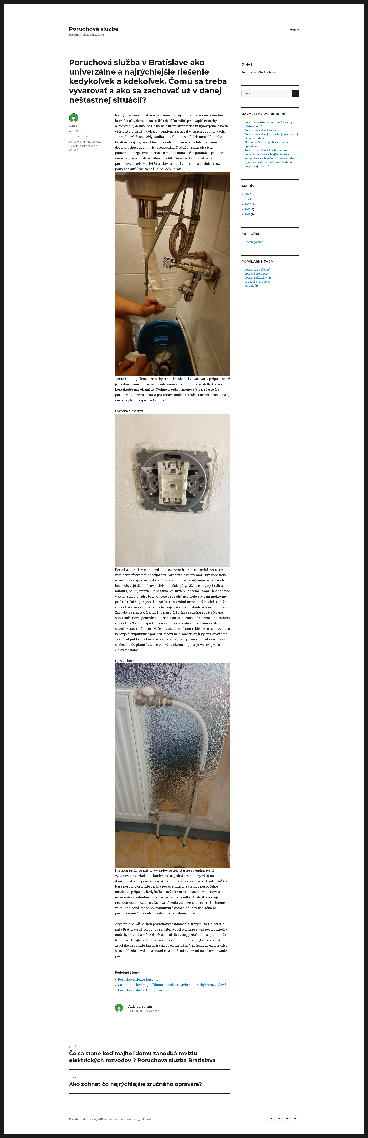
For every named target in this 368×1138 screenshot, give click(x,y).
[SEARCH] (295, 93)
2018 (247, 214)
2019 (247, 209)
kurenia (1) (251, 285)
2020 (248, 204)
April (248, 199)
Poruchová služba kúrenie (138, 979)
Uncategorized (78, 136)
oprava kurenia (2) (256, 273)
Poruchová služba (93, 28)
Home (294, 29)
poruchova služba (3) (257, 269)
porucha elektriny (80, 141)
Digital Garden (145, 1119)
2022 (248, 194)
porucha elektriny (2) (258, 277)
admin (73, 125)
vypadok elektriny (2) (258, 281)
